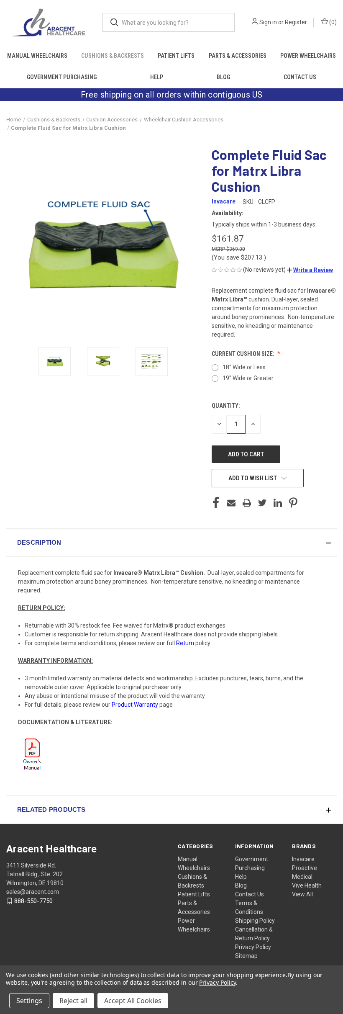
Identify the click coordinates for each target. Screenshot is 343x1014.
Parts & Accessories (237, 55)
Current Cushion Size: (243, 353)
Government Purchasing (62, 77)
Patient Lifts (176, 55)
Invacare (303, 859)
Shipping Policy (255, 920)
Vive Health (307, 885)
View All (302, 894)
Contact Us (300, 77)
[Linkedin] (278, 503)
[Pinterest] (293, 503)
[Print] (247, 503)
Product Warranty (135, 704)
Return (185, 643)
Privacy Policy (253, 947)
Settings (29, 1000)
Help (156, 77)
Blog (223, 77)
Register (296, 22)
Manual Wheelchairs (37, 55)
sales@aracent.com (32, 891)
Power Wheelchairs (308, 55)
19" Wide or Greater (248, 378)
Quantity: (226, 405)
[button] (310, 270)
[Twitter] (262, 503)
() (332, 22)
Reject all (73, 1000)
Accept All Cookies (132, 1000)
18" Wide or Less (244, 367)
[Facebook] (216, 503)
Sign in (268, 22)
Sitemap (246, 955)
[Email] (231, 503)
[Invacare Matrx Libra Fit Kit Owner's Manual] (33, 754)
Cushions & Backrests (112, 55)
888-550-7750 (33, 901)
